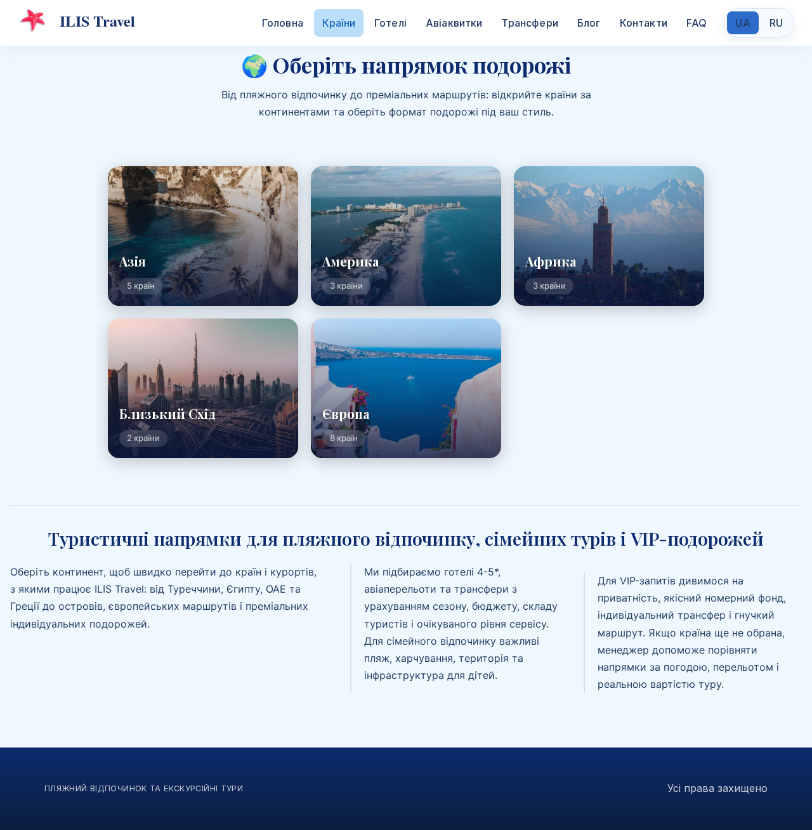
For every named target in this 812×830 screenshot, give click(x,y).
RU (776, 22)
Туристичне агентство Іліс (76, 21)
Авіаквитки (454, 22)
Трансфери (529, 22)
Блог (589, 22)
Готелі (390, 22)
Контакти (643, 22)
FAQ (696, 22)
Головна (282, 22)
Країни (338, 22)
